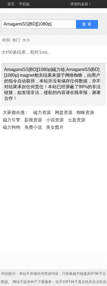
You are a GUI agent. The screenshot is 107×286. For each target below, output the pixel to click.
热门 (16, 40)
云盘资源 (76, 120)
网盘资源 (63, 112)
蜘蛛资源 (85, 112)
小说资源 (55, 120)
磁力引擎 (11, 120)
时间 (6, 40)
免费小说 (33, 127)
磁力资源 (42, 112)
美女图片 (55, 127)
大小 (26, 40)
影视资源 (33, 120)
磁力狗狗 (11, 127)
